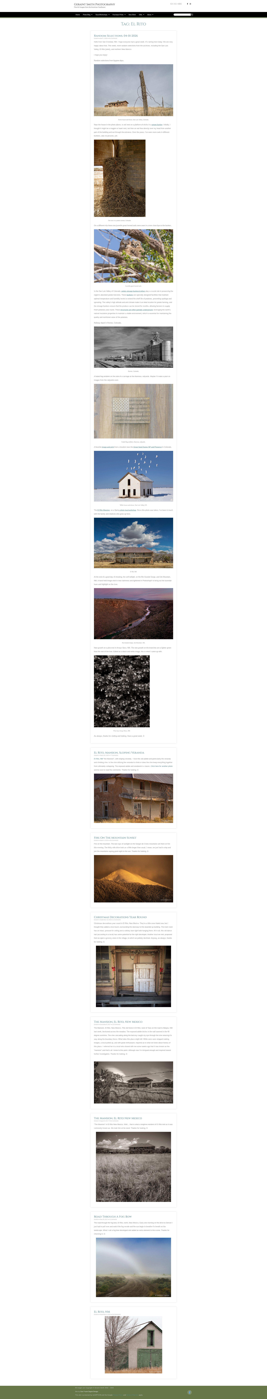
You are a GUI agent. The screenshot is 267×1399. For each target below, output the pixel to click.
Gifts (140, 15)
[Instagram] (190, 3)
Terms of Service (132, 1395)
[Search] (192, 15)
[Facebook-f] (187, 3)
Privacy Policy (118, 1395)
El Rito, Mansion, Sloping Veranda (119, 753)
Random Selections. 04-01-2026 (116, 36)
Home (78, 15)
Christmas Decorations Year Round (120, 917)
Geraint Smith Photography (94, 4)
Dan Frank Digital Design (89, 1391)
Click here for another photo (162, 766)
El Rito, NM (98, 759)
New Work (132, 15)
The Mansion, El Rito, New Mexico (118, 1022)
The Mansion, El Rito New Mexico (118, 1118)
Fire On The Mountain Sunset (115, 838)
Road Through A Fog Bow (113, 1217)
